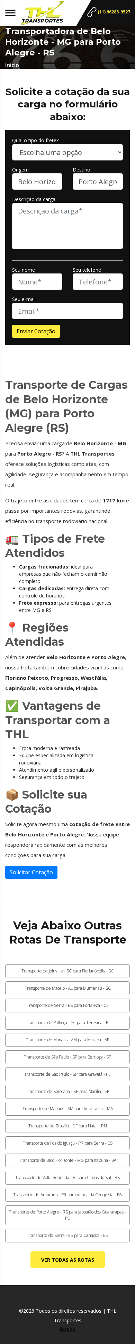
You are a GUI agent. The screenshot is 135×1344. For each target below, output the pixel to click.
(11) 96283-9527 (113, 12)
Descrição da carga (33, 199)
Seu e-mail (24, 299)
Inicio (12, 65)
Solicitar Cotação (31, 872)
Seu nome (23, 270)
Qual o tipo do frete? (35, 140)
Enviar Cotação (36, 331)
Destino (81, 169)
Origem (20, 169)
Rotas (67, 1329)
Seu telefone (87, 270)
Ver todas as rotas (67, 1260)
